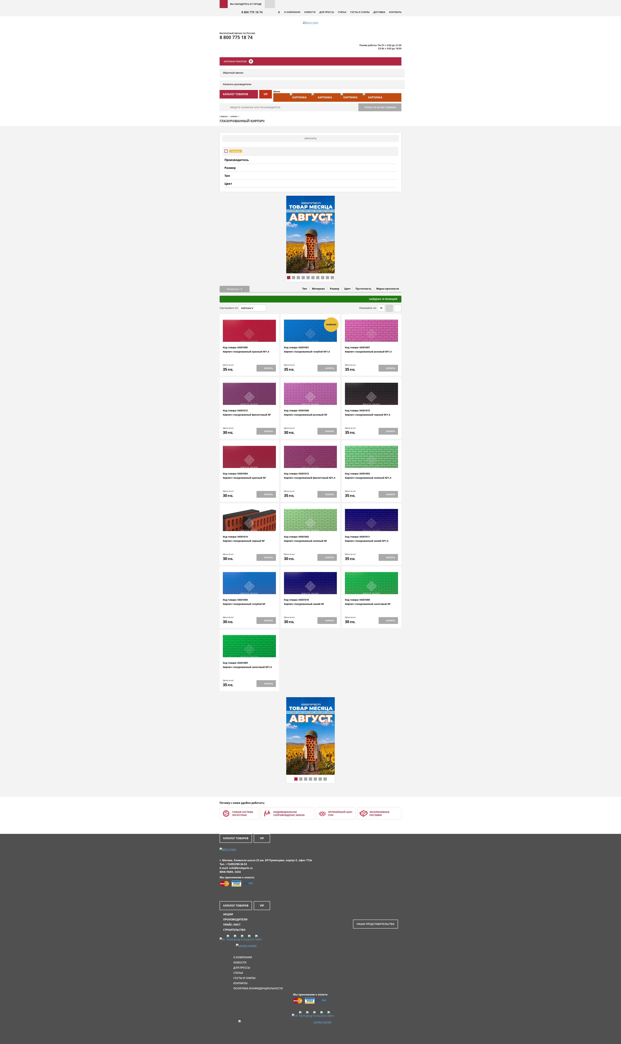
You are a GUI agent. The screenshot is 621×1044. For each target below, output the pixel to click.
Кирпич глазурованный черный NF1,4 (367, 414)
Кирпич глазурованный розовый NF (305, 414)
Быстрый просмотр (249, 338)
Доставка (379, 12)
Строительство (234, 930)
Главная (224, 116)
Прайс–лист (231, 924)
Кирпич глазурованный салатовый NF (368, 604)
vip (266, 94)
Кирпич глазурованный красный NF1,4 (246, 351)
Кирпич (233, 116)
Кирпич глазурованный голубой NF (244, 604)
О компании (292, 12)
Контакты (395, 12)
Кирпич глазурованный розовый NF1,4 (368, 351)
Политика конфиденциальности (258, 988)
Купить (268, 368)
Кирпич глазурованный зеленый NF (305, 541)
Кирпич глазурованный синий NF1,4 (366, 541)
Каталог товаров (235, 838)
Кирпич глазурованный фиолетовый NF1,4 (309, 478)
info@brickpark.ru (241, 868)
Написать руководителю (237, 84)
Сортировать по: (229, 307)
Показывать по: (367, 307)
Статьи (342, 12)
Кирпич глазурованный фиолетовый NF (247, 414)
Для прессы (326, 12)
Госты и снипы (360, 12)
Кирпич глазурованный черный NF (244, 541)
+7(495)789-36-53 (236, 864)
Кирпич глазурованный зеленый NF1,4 (368, 478)
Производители (235, 919)
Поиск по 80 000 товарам (380, 107)
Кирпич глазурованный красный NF (244, 478)
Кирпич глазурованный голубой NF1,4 (307, 351)
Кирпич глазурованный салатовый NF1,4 (247, 667)
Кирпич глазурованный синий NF (304, 604)
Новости (310, 12)
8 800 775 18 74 (251, 12)
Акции (228, 914)
